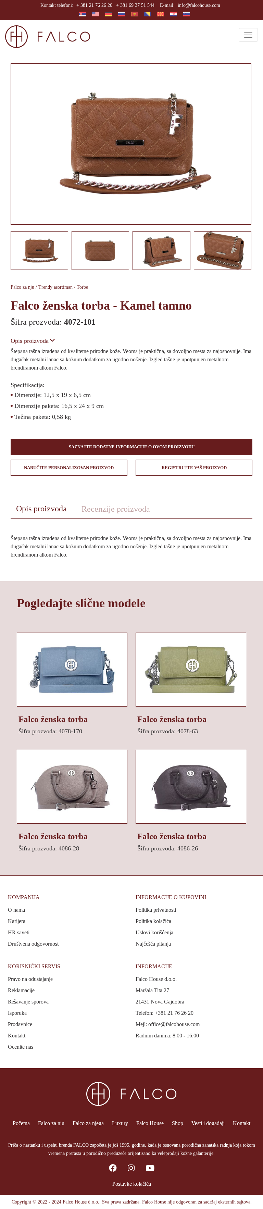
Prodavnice (20, 1024)
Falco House (150, 1123)
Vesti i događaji (208, 1123)
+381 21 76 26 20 (174, 1013)
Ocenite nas (20, 1047)
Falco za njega (88, 1123)
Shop (177, 1123)
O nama (16, 910)
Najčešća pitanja (153, 944)
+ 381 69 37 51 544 (135, 5)
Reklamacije (21, 990)
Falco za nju (51, 1123)
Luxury (120, 1123)
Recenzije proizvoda (116, 508)
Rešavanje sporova (28, 1002)
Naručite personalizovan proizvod (69, 467)
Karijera (16, 921)
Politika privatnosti (156, 910)
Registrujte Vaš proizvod (194, 467)
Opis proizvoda (30, 340)
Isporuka (17, 1013)
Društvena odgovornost (33, 944)
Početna (21, 1123)
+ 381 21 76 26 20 (94, 5)
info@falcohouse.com (199, 5)
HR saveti (18, 932)
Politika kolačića (153, 921)
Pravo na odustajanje (30, 979)
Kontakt (16, 1035)
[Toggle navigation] (248, 35)
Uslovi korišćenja (154, 932)
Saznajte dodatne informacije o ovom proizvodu (132, 446)
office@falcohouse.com (174, 1024)
